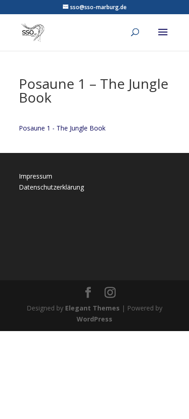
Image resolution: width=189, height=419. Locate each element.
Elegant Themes (92, 308)
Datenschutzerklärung (51, 187)
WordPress (94, 319)
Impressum (35, 176)
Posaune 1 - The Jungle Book (62, 128)
